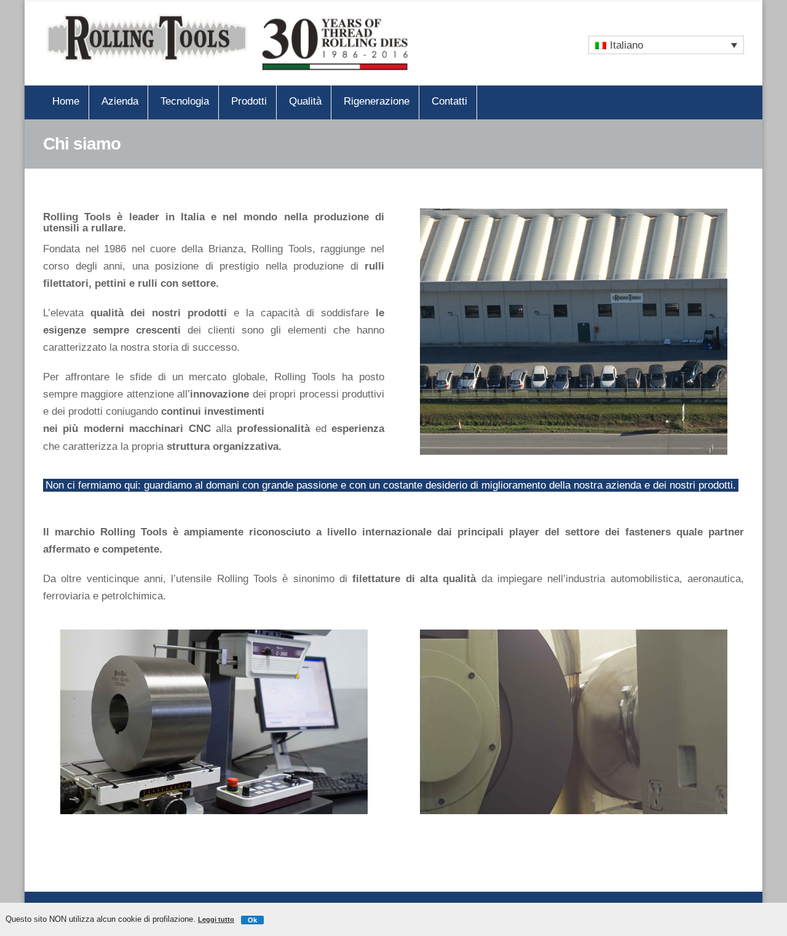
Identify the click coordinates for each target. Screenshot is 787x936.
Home (65, 101)
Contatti (449, 101)
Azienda (119, 101)
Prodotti (249, 101)
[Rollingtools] (227, 43)
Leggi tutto (216, 919)
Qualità (305, 101)
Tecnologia (184, 101)
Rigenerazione (376, 101)
